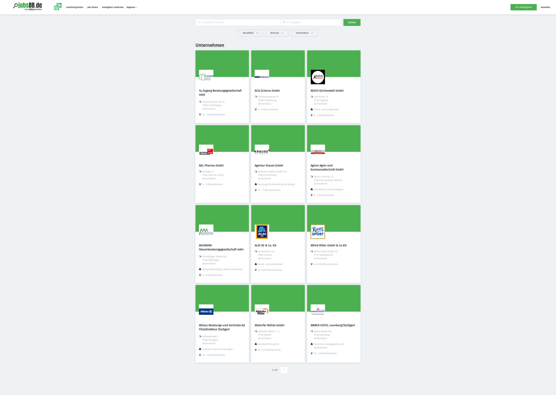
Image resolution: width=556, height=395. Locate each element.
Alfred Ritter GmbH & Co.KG (329, 245)
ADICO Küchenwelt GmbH (327, 90)
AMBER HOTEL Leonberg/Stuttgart (333, 325)
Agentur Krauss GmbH (269, 165)
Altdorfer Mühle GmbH (269, 325)
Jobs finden (92, 7)
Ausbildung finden (74, 7)
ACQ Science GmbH (267, 90)
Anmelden (545, 7)
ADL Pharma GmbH (211, 165)
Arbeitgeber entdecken (113, 7)
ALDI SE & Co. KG (265, 245)
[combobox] (238, 22)
